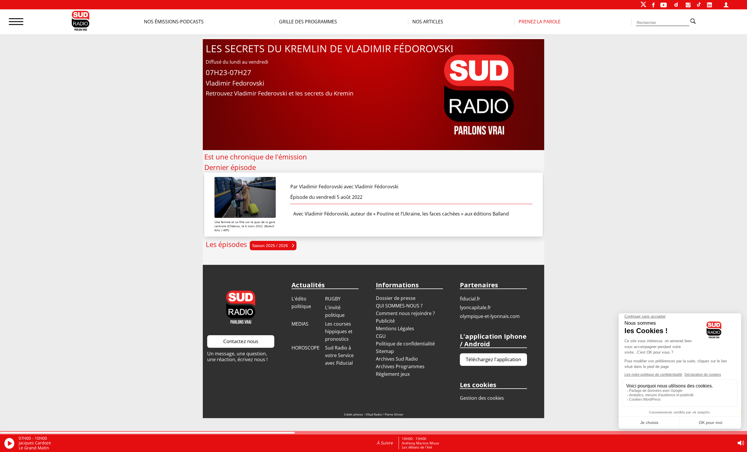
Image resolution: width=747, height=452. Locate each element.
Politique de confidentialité (405, 343)
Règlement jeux (393, 374)
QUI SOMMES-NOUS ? (399, 306)
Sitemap (385, 351)
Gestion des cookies (482, 398)
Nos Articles (427, 21)
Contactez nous (240, 341)
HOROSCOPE (306, 348)
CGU (381, 336)
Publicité (385, 321)
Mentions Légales (395, 328)
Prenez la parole (540, 21)
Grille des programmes (308, 21)
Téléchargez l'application (493, 359)
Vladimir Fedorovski (321, 186)
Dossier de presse (396, 298)
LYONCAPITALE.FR (475, 307)
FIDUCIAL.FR (470, 298)
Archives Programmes (400, 366)
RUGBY (333, 298)
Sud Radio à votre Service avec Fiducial (339, 355)
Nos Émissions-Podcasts (174, 21)
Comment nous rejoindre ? (406, 313)
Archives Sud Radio (397, 359)
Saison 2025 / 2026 (270, 245)
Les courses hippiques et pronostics (338, 331)
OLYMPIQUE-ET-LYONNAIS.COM (490, 316)
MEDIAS (300, 324)
